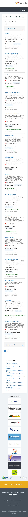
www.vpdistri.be (10, 188)
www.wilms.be (10, 68)
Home (5, 484)
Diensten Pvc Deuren (11, 363)
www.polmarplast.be (11, 294)
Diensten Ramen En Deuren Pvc (14, 365)
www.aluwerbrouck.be (12, 274)
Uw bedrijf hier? (10, 29)
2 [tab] (7, 351)
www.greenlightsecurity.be (13, 337)
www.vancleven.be (11, 231)
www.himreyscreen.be (12, 253)
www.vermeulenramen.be (12, 47)
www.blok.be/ (9, 108)
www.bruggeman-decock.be (13, 129)
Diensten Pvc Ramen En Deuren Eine (16, 377)
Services (20, 484)
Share (23, 10)
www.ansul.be (10, 86)
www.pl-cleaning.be (11, 151)
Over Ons (12, 484)
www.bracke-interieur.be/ (12, 209)
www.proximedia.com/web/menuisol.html (15, 315)
